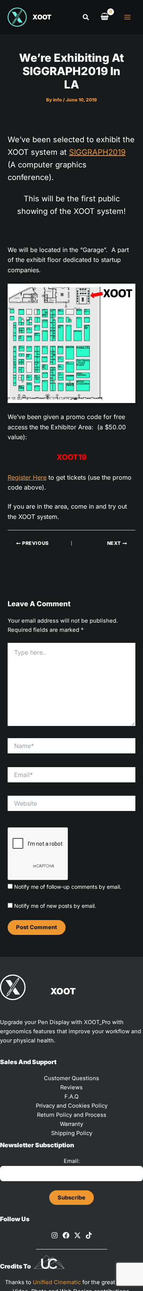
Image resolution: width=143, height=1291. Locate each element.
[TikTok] (88, 1235)
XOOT (41, 17)
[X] (77, 1235)
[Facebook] (66, 1235)
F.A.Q (71, 1096)
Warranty (71, 1124)
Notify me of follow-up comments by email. (67, 886)
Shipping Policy (71, 1133)
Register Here (27, 477)
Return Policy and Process (71, 1114)
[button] (86, 17)
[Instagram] (54, 1235)
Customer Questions (71, 1078)
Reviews (71, 1087)
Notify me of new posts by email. (55, 905)
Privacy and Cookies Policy (72, 1105)
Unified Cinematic (57, 1282)
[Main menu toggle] (127, 17)
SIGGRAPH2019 (97, 152)
